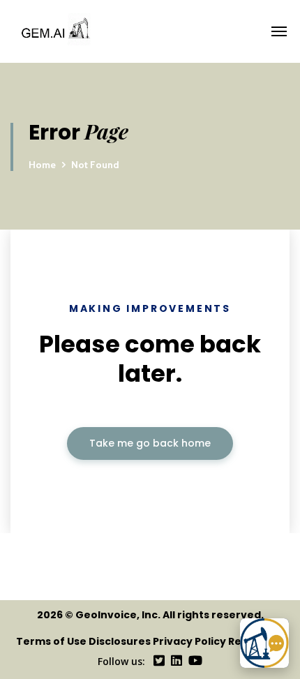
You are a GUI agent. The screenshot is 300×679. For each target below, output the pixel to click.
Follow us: (121, 661)
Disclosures (120, 641)
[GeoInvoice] (149, 31)
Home (42, 164)
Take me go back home (150, 443)
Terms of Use (51, 641)
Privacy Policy (189, 641)
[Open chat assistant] (264, 643)
